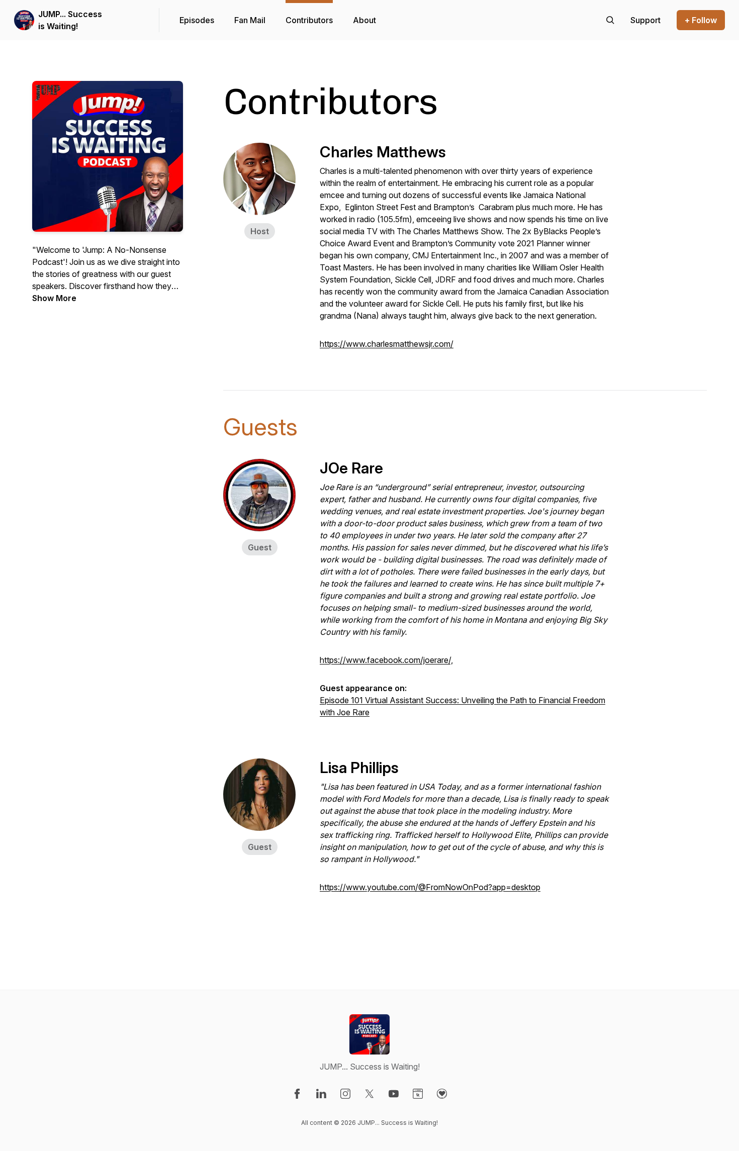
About (364, 20)
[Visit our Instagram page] (345, 1094)
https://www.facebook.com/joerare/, (386, 660)
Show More (54, 298)
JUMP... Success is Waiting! (70, 20)
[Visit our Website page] (418, 1094)
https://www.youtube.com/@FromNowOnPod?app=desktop (430, 887)
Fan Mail (249, 20)
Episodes (196, 20)
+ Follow (701, 20)
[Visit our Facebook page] (297, 1094)
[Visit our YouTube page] (394, 1094)
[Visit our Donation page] (442, 1094)
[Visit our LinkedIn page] (321, 1094)
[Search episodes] (610, 20)
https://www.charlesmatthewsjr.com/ (386, 344)
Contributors (309, 20)
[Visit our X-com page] (369, 1094)
